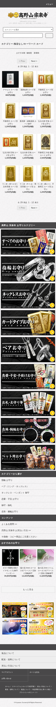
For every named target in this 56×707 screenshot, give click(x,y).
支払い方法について (43, 686)
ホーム (7, 686)
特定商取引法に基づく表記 (41, 689)
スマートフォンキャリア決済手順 (23, 686)
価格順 (29, 53)
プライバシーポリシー (26, 692)
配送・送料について (12, 689)
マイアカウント (7, 672)
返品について (25, 689)
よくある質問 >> (9, 524)
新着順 (36, 53)
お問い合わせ (6, 678)
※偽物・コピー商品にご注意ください (19, 536)
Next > (34, 61)
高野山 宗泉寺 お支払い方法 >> (16, 530)
